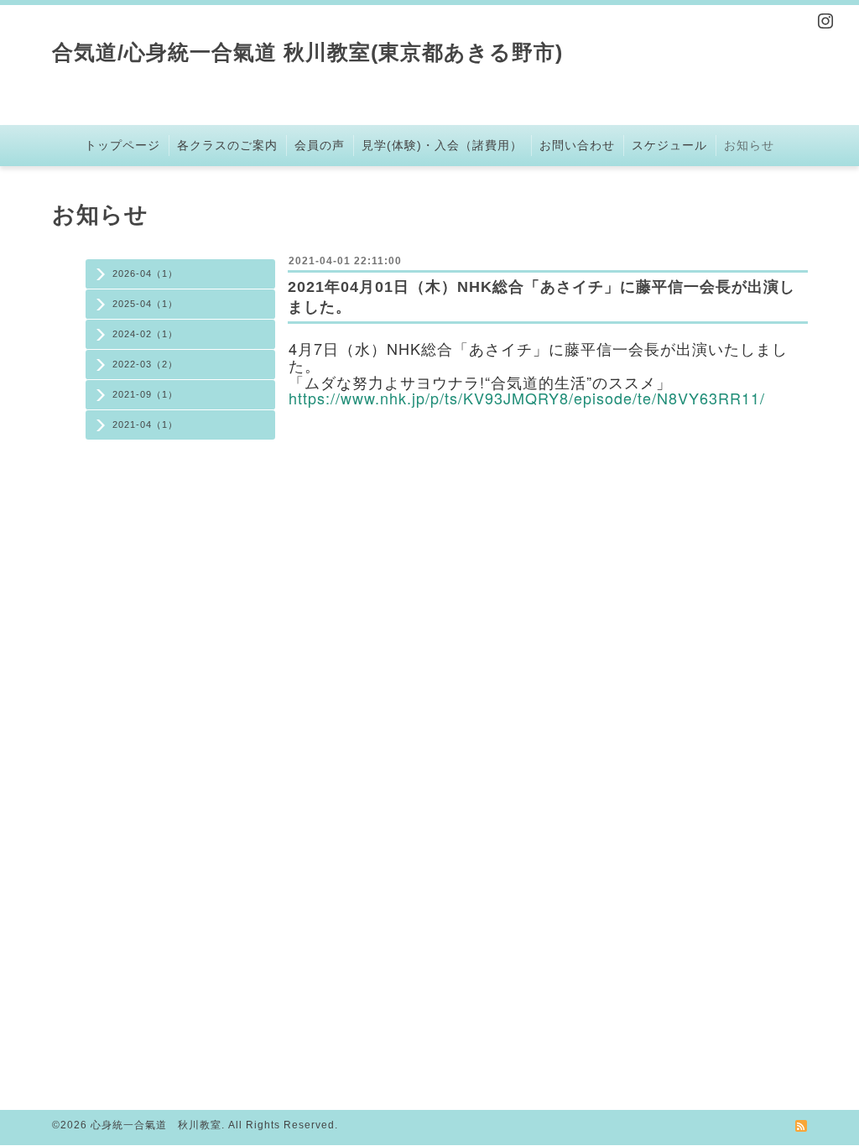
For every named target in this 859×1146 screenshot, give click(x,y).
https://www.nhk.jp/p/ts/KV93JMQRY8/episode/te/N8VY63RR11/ (527, 398)
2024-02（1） (145, 334)
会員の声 (319, 145)
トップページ (122, 145)
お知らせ (749, 145)
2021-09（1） (145, 394)
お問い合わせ (577, 145)
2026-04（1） (145, 273)
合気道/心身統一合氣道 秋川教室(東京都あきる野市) (307, 52)
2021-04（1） (145, 424)
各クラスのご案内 (227, 145)
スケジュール (669, 145)
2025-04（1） (145, 304)
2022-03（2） (145, 364)
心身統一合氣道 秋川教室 (156, 1125)
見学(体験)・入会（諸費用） (442, 145)
